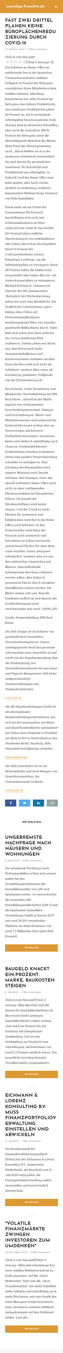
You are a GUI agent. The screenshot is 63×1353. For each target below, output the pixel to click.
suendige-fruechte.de (25, 6)
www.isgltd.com (16, 757)
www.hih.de (13, 698)
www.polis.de (14, 790)
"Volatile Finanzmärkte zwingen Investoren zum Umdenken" (27, 1235)
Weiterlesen (31, 948)
